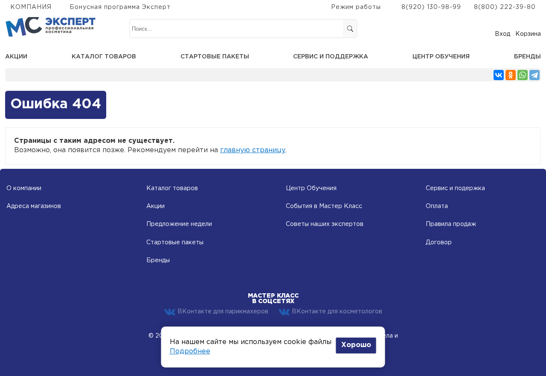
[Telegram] (534, 75)
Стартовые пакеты (214, 56)
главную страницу (252, 150)
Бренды (527, 56)
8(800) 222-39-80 (505, 7)
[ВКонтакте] (499, 75)
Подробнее (190, 351)
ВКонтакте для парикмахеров (222, 311)
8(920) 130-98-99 (431, 7)
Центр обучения (441, 56)
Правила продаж (451, 224)
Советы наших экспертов (324, 224)
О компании (23, 188)
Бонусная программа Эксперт (120, 7)
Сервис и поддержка (330, 56)
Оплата (437, 206)
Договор (439, 242)
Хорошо (356, 345)
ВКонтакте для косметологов (337, 311)
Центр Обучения (311, 188)
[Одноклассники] (510, 75)
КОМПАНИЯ (31, 7)
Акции (16, 56)
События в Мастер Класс (324, 206)
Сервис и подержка (455, 188)
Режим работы (356, 7)
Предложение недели (179, 224)
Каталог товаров (104, 56)
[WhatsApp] (522, 75)
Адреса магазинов (33, 206)
